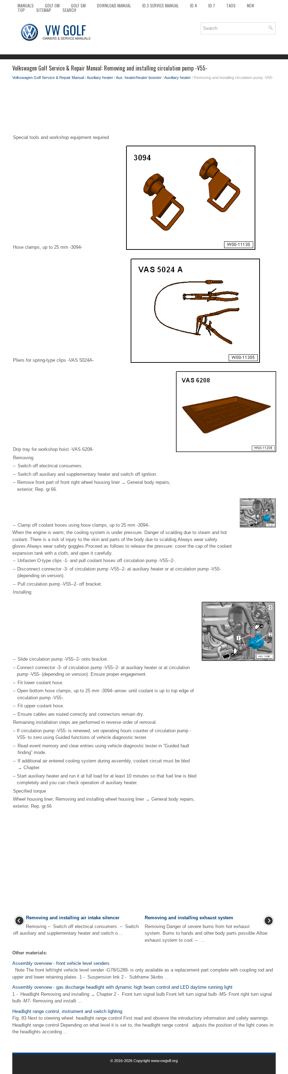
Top (21, 10)
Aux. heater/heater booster (139, 77)
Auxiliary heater (100, 77)
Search (69, 10)
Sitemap (43, 10)
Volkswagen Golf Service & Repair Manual (48, 77)
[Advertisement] (144, 109)
